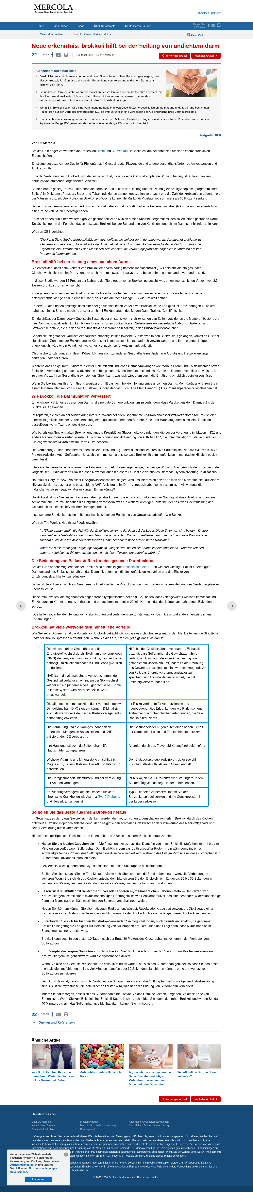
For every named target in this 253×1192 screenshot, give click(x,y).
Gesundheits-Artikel (43, 1129)
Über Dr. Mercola (104, 25)
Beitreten (216, 12)
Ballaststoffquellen (136, 567)
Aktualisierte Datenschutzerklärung (149, 1125)
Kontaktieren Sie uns (138, 25)
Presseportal (87, 1129)
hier (124, 1162)
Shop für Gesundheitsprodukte (92, 34)
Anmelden (203, 12)
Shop (81, 25)
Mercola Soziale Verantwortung (98, 1125)
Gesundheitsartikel (51, 34)
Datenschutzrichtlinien (24, 1164)
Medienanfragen (89, 1121)
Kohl (101, 151)
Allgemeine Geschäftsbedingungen (149, 1121)
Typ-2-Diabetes (109, 796)
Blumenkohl (120, 151)
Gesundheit (61, 25)
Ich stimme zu (38, 1179)
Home (40, 25)
